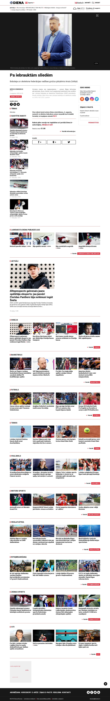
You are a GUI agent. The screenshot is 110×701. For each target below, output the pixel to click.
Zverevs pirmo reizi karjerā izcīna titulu (65, 440)
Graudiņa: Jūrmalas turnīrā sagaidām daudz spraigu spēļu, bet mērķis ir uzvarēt (43, 474)
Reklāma (57, 692)
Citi (13, 627)
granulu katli (15, 677)
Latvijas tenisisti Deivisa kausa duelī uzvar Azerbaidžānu (19, 441)
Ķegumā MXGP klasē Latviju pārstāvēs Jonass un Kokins (43, 508)
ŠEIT (54, 116)
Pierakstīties (93, 122)
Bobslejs (12, 112)
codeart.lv (60, 699)
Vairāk (74, 253)
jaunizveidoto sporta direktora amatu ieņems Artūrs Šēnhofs (41, 373)
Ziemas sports (16, 96)
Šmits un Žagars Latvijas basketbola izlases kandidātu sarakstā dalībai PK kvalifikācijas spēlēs (20, 374)
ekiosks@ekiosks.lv (95, 699)
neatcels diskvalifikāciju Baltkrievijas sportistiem (89, 540)
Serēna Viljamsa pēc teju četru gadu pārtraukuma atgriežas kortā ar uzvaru (42, 441)
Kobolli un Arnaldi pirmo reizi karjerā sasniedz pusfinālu (89, 441)
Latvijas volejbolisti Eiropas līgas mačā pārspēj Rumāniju (89, 473)
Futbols (15, 390)
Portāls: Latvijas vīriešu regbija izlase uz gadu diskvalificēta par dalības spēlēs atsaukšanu (19, 646)
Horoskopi (26, 692)
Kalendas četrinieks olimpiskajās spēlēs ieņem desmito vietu (18, 153)
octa (26, 670)
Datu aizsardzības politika (44, 699)
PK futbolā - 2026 (31, 10)
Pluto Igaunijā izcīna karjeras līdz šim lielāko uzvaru (43, 574)
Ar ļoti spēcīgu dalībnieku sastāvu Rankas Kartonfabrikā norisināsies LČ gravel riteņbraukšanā (19, 576)
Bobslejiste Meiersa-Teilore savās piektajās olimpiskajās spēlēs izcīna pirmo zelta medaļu (18, 213)
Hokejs (14, 320)
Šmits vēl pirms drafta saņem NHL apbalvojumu (89, 337)
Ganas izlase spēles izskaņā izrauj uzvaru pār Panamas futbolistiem (20, 408)
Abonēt (87, 3)
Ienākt (97, 3)
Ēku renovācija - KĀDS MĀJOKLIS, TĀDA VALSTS (30, 7)
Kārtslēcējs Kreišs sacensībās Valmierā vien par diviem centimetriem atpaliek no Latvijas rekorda (43, 541)
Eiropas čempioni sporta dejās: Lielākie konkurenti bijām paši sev (88, 645)
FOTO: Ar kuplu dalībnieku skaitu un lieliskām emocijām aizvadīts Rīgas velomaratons (89, 576)
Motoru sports (18, 491)
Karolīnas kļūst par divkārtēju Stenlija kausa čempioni (43, 338)
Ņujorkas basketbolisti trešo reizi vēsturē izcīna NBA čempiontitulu (87, 374)
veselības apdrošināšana (19, 673)
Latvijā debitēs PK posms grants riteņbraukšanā (65, 574)
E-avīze (35, 692)
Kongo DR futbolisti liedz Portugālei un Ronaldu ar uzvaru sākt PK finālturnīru (88, 408)
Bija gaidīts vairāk (42, 246)
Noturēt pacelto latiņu (20, 246)
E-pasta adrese (84, 116)
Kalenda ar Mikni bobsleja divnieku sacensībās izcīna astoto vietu (19, 193)
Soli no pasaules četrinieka (42, 644)
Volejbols (16, 456)
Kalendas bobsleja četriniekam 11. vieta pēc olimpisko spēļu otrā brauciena (18, 173)
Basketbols (16, 355)
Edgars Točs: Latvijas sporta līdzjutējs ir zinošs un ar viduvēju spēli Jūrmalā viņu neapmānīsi (66, 475)
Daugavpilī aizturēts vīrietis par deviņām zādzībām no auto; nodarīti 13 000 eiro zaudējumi (89, 611)
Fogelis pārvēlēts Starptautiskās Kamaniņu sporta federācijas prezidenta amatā (42, 611)
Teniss (14, 423)
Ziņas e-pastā (45, 692)
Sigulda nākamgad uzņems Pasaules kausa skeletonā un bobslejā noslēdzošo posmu (18, 133)
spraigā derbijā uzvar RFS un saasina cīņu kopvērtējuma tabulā (65, 408)
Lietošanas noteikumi (29, 699)
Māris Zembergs (16, 89)
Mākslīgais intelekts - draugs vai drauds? (55, 7)
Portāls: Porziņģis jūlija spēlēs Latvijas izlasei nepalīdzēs (64, 373)
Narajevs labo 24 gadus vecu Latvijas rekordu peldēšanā (66, 644)
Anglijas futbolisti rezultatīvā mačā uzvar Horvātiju (43, 407)
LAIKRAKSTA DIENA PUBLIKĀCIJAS (25, 230)
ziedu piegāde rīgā (15, 666)
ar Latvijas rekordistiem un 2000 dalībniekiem (18, 540)
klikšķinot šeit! (47, 125)
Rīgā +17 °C (80, 8)
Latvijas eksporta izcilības (18, 10)
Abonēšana (15, 692)
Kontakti (66, 692)
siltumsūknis (24, 678)
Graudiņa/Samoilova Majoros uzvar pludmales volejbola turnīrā (20, 474)
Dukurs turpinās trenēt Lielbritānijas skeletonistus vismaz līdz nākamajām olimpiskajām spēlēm (66, 611)
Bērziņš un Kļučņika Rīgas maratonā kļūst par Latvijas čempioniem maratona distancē (66, 541)
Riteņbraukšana (19, 557)
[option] (55, 42)
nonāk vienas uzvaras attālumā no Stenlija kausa (66, 338)
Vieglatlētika (17, 522)
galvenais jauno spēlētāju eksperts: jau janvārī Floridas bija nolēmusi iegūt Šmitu (31, 295)
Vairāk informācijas (68, 131)
